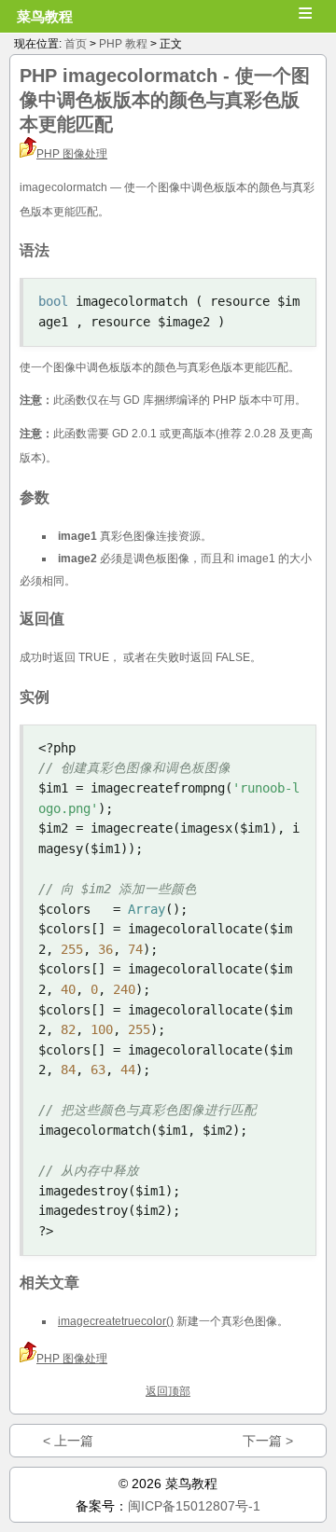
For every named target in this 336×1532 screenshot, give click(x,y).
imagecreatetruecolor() (116, 1321)
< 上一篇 (68, 1440)
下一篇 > (268, 1440)
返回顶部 (168, 1391)
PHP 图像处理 (71, 153)
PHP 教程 (123, 43)
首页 (75, 43)
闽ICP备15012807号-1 (194, 1505)
